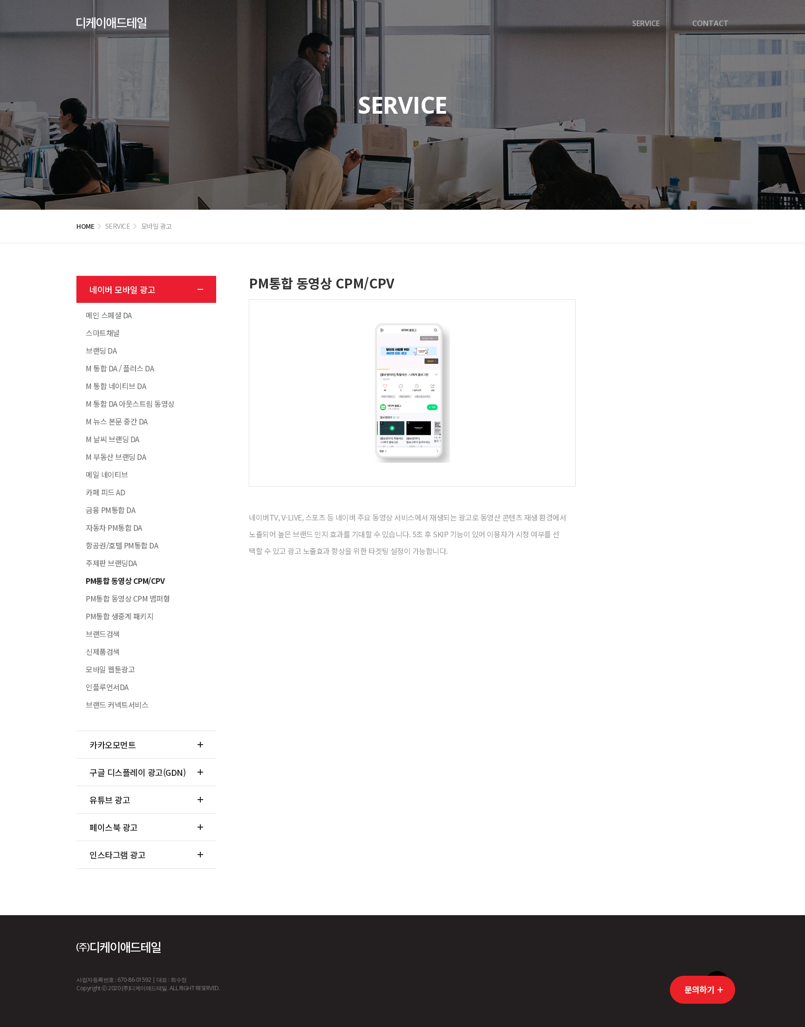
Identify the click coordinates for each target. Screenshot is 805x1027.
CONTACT (710, 23)
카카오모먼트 (112, 745)
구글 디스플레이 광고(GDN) (137, 772)
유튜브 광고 (109, 800)
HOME (85, 226)
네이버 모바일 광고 (122, 289)
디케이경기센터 (111, 23)
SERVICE (646, 23)
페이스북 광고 (113, 827)
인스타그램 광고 (117, 855)
